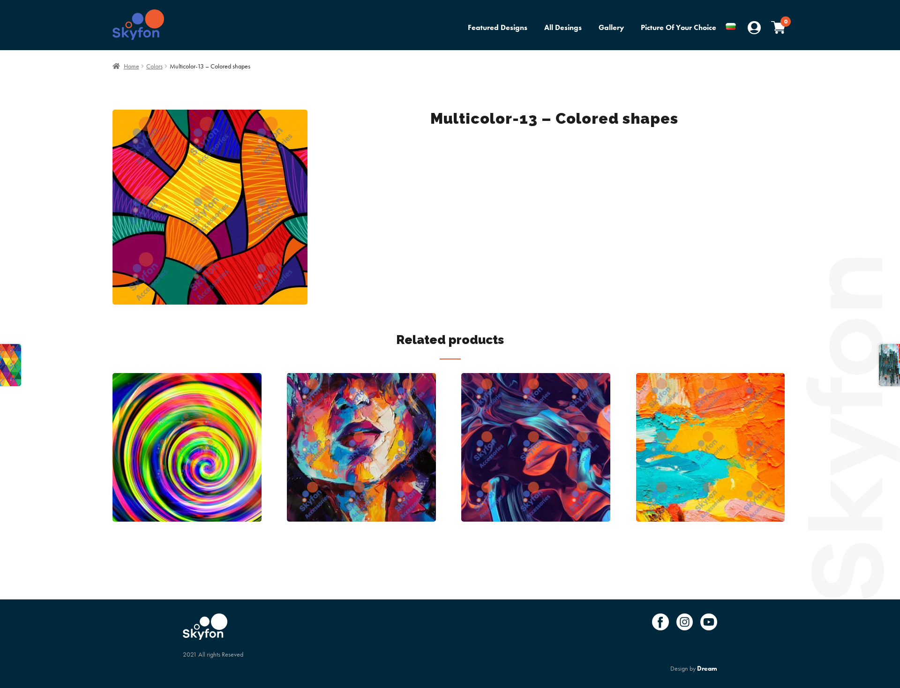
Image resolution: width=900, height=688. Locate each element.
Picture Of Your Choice (678, 27)
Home (131, 66)
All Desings (563, 27)
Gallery (611, 27)
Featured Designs (497, 27)
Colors (154, 66)
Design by (693, 668)
